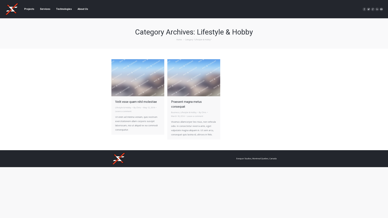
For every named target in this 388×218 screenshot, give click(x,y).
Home (179, 39)
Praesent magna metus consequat (186, 104)
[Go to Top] (383, 213)
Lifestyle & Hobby (123, 107)
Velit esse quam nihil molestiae (136, 102)
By (137, 107)
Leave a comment (123, 111)
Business (175, 112)
